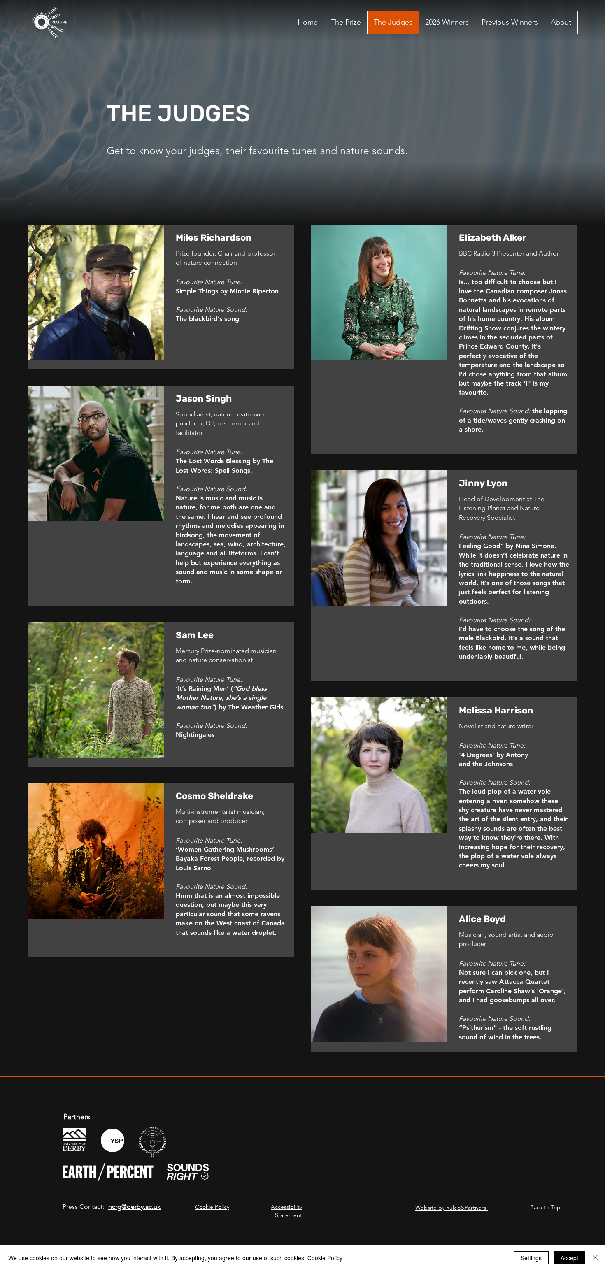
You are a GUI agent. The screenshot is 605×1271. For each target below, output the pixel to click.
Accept (569, 1258)
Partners (76, 1116)
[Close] (595, 1257)
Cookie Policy (212, 1207)
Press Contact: (83, 1207)
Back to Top (545, 1207)
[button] (509, 22)
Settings (531, 1258)
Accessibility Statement (286, 1211)
